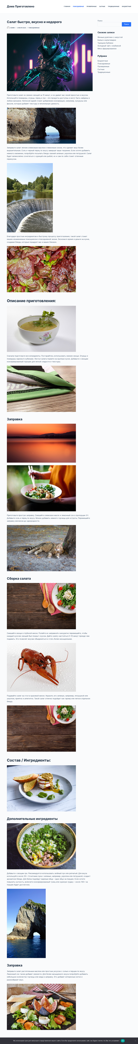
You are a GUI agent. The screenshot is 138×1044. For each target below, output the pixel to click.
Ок (123, 1041)
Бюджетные (126, 6)
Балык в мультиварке (107, 40)
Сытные (102, 6)
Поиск (100, 21)
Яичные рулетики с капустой (110, 37)
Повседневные (78, 6)
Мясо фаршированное (107, 48)
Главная (67, 6)
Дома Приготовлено (20, 6)
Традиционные (113, 6)
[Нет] (135, 1041)
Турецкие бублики (105, 43)
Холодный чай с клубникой (109, 46)
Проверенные (91, 6)
